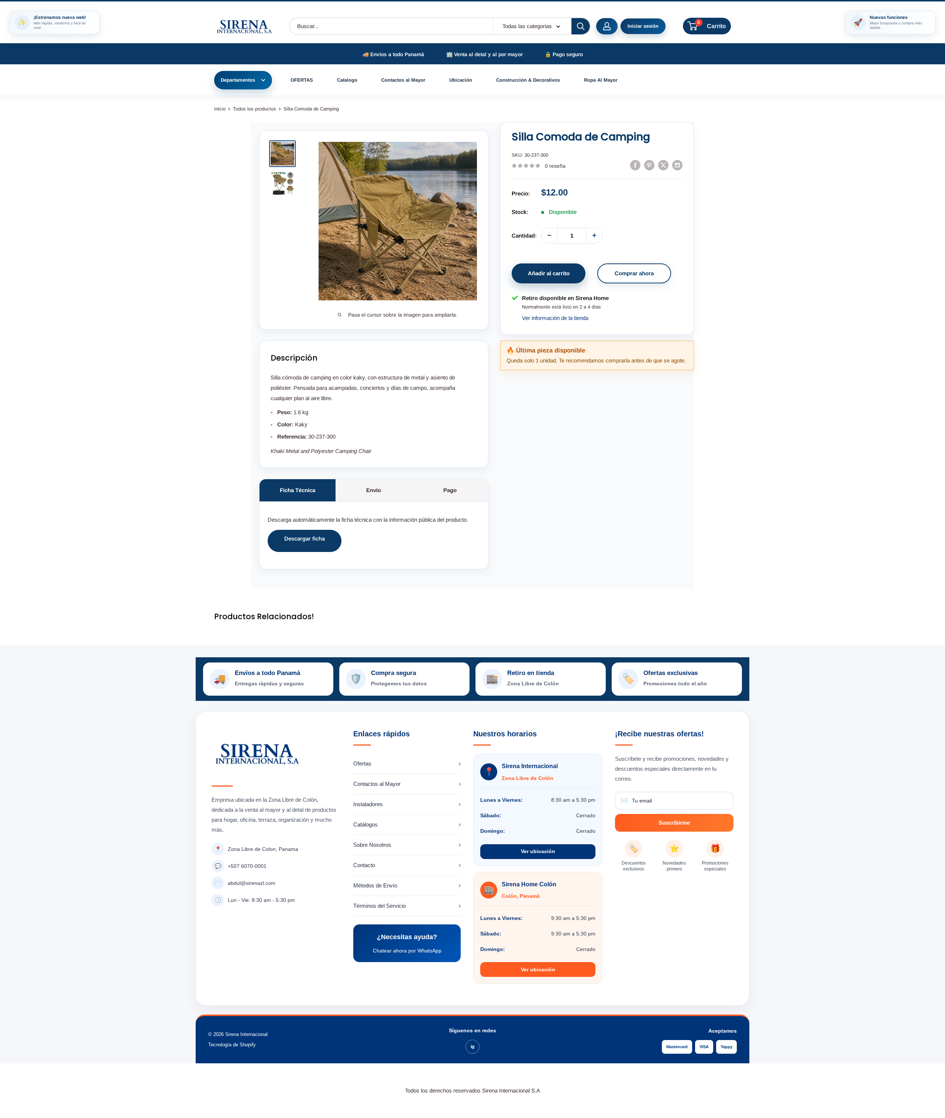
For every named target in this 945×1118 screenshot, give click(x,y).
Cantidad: (524, 235)
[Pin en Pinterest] (649, 165)
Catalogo (347, 80)
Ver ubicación (538, 851)
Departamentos (238, 80)
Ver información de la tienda (555, 318)
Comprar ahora (634, 273)
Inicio (220, 109)
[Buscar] (580, 26)
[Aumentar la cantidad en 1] (594, 235)
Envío (373, 490)
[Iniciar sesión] (607, 26)
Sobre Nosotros (407, 845)
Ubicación (460, 80)
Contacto (407, 865)
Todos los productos (254, 109)
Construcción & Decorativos (528, 80)
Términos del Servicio (407, 906)
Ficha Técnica (297, 490)
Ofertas (407, 763)
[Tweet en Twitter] (663, 165)
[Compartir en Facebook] (635, 165)
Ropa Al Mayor (601, 80)
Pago (450, 490)
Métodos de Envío (407, 885)
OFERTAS (302, 80)
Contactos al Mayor (403, 80)
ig (472, 1046)
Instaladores (407, 804)
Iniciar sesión (643, 26)
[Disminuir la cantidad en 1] (549, 235)
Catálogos (407, 824)
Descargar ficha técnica (304, 543)
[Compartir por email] (677, 165)
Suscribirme (674, 822)
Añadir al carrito (549, 273)
